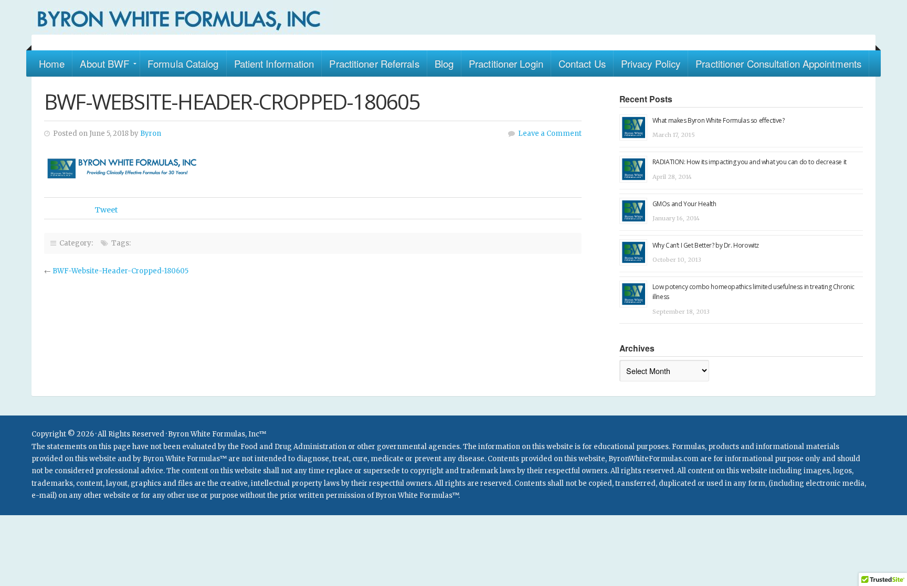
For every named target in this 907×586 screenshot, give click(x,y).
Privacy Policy (650, 63)
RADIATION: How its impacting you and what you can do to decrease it (749, 161)
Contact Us (582, 63)
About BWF (104, 63)
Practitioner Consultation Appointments (778, 63)
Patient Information (274, 63)
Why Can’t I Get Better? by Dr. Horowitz (705, 245)
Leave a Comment (550, 133)
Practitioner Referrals (374, 63)
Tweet (106, 210)
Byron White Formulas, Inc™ (453, 17)
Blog (444, 63)
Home (52, 63)
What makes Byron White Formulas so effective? (718, 120)
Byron (150, 133)
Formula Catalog (183, 63)
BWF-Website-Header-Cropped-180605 (120, 271)
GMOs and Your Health (684, 203)
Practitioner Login (506, 63)
